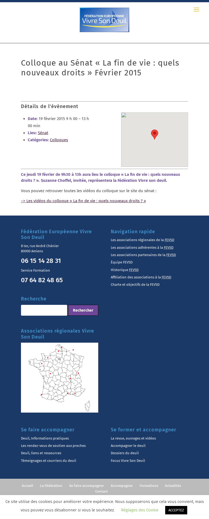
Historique (125, 270)
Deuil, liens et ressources (41, 453)
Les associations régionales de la (142, 240)
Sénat (43, 132)
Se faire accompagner (86, 486)
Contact (101, 491)
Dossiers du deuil (125, 453)
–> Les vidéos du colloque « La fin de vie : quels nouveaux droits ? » (83, 200)
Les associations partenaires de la (143, 255)
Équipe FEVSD (122, 262)
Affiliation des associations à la (141, 277)
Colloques (59, 139)
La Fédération (51, 486)
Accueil (27, 486)
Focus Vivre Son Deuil (128, 461)
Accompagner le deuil (128, 446)
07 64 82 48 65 (42, 280)
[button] (154, 134)
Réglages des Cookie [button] (139, 510)
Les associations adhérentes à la (142, 247)
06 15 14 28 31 (41, 261)
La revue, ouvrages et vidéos (133, 438)
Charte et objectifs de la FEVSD (135, 284)
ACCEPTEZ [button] (176, 510)
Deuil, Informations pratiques (45, 438)
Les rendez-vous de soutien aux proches (53, 446)
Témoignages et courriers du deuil (48, 461)
